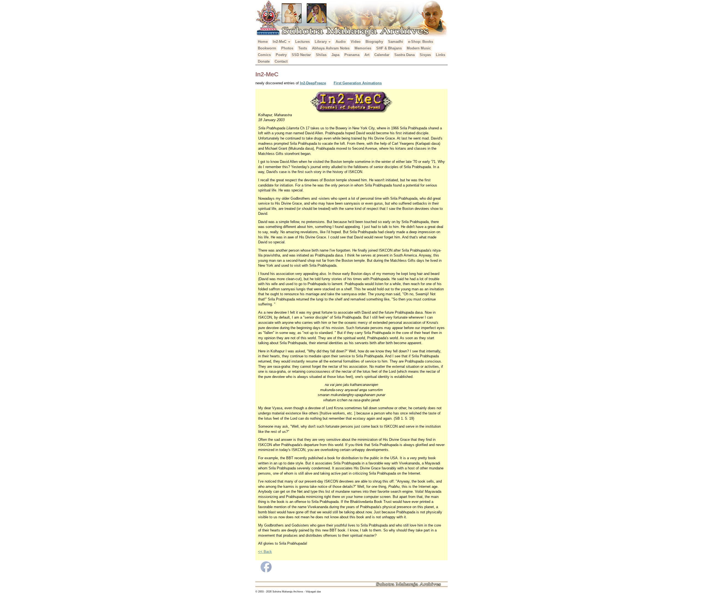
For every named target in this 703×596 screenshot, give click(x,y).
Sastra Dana (404, 55)
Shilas (321, 55)
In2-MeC (280, 42)
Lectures (302, 42)
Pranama (351, 55)
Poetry (281, 55)
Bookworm (267, 48)
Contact (281, 61)
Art (366, 55)
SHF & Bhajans (389, 48)
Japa (335, 55)
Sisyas (425, 55)
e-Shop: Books (420, 42)
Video (356, 42)
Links (440, 55)
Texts (302, 48)
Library (321, 42)
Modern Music (419, 48)
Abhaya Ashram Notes (331, 48)
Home (263, 42)
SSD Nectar (301, 55)
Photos (287, 48)
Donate (264, 61)
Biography (374, 42)
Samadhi (395, 42)
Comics (264, 55)
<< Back (265, 552)
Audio (341, 42)
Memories (363, 48)
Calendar (381, 55)
